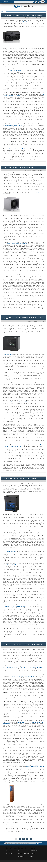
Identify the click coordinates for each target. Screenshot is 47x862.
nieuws (31, 856)
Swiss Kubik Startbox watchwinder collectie (18, 167)
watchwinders (24, 22)
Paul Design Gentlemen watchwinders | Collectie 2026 (22, 15)
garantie (8, 855)
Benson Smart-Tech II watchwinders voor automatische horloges (23, 318)
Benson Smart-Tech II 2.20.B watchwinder (23, 402)
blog (31, 858)
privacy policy (21, 856)
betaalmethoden (10, 853)
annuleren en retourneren (23, 853)
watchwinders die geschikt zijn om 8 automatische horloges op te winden (23, 667)
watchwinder (38, 192)
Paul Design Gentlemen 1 (17, 70)
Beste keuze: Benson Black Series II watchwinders (20, 478)
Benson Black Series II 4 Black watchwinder (14, 565)
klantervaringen (33, 853)
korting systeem (9, 850)
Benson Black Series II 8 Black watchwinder (23, 676)
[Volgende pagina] (31, 839)
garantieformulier (22, 851)
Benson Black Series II (11, 551)
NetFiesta (39, 860)
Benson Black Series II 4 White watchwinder (14, 606)
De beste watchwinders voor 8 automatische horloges (22, 644)
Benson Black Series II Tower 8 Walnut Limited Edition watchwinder (23, 767)
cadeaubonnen (33, 855)
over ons (31, 851)
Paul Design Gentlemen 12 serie (13, 125)
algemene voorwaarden (23, 855)
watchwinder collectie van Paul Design (15, 149)
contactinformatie (34, 850)
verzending (8, 851)
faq (18, 850)
